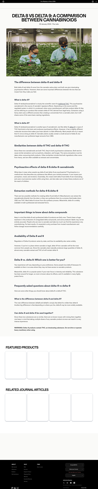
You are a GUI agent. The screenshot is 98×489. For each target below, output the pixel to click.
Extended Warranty (28, 479)
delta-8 (72, 127)
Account (26, 469)
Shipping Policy (27, 474)
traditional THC (63, 104)
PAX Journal (14, 467)
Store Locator (40, 467)
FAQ (25, 467)
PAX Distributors (15, 474)
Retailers (13, 471)
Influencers (14, 469)
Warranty (26, 476)
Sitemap (25, 481)
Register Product (27, 471)
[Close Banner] (96, 1)
